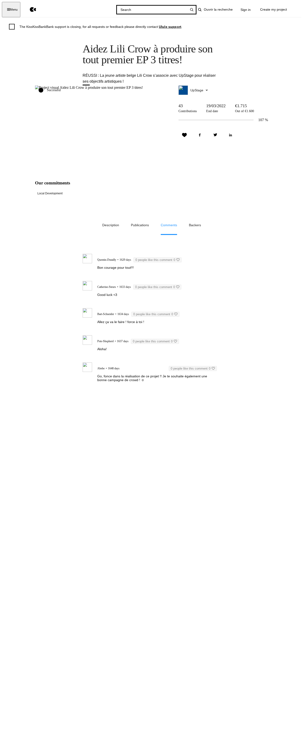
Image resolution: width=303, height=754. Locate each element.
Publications (140, 225)
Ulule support (170, 27)
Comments (169, 225)
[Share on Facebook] (200, 135)
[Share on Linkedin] (230, 135)
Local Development (49, 193)
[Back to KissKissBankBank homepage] (29, 9)
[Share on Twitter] (215, 135)
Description (110, 225)
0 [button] (155, 260)
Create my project (273, 9)
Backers (195, 225)
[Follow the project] (184, 135)
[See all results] (192, 9)
